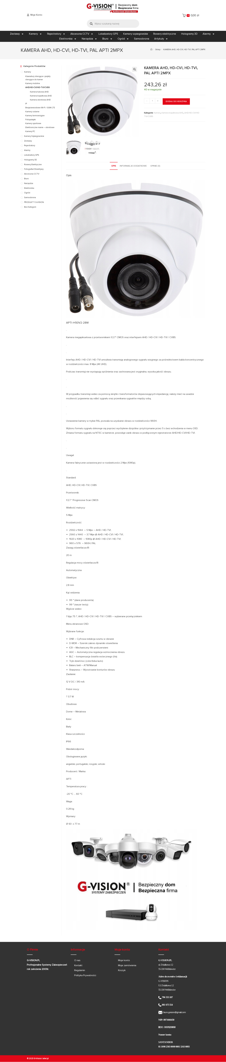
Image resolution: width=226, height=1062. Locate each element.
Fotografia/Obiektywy (34, 169)
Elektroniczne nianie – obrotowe (39, 127)
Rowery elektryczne (164, 33)
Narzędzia (87, 38)
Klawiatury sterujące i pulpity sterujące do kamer (37, 78)
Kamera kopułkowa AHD (172, 113)
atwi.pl (46, 1058)
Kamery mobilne (32, 83)
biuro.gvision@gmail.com (174, 1012)
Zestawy (15, 33)
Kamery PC (30, 131)
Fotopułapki (30, 119)
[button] (134, 69)
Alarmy (207, 33)
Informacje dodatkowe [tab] (133, 166)
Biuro (105, 38)
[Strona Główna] (151, 49)
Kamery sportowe (33, 123)
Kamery (33, 33)
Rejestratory (54, 33)
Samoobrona (141, 38)
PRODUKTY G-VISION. (34, 202)
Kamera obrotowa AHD (40, 100)
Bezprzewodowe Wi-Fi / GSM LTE (40, 107)
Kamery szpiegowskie (135, 33)
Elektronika (65, 38)
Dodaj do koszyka (176, 101)
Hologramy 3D (189, 33)
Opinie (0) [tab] (155, 166)
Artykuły (159, 38)
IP (26, 103)
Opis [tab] (113, 166)
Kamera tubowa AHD (39, 92)
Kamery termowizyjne (35, 115)
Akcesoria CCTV (79, 33)
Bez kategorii (30, 207)
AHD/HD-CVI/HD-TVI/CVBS (37, 87)
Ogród (121, 38)
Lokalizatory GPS (108, 33)
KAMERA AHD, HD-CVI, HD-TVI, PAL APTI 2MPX (184, 49)
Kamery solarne (32, 111)
